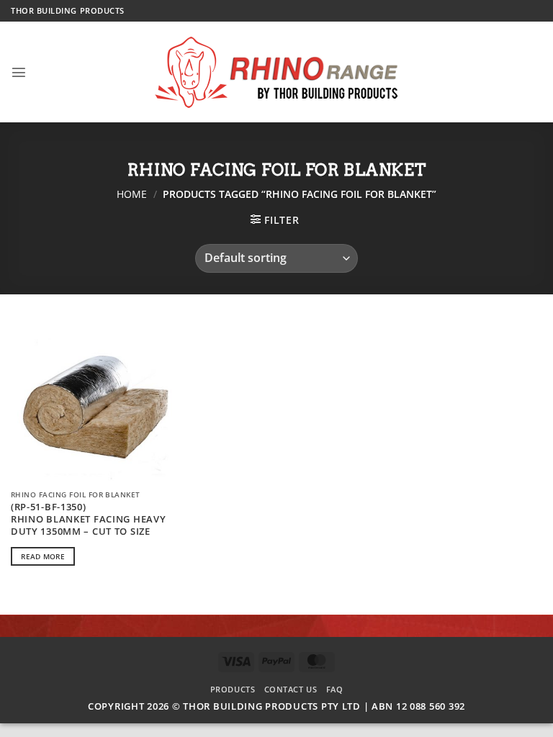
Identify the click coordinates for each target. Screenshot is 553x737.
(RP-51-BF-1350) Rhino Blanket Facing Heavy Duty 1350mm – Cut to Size (88, 519)
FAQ (334, 689)
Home (132, 194)
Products (232, 689)
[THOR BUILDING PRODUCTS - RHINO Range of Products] (277, 72)
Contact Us (291, 689)
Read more (43, 556)
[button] (19, 72)
